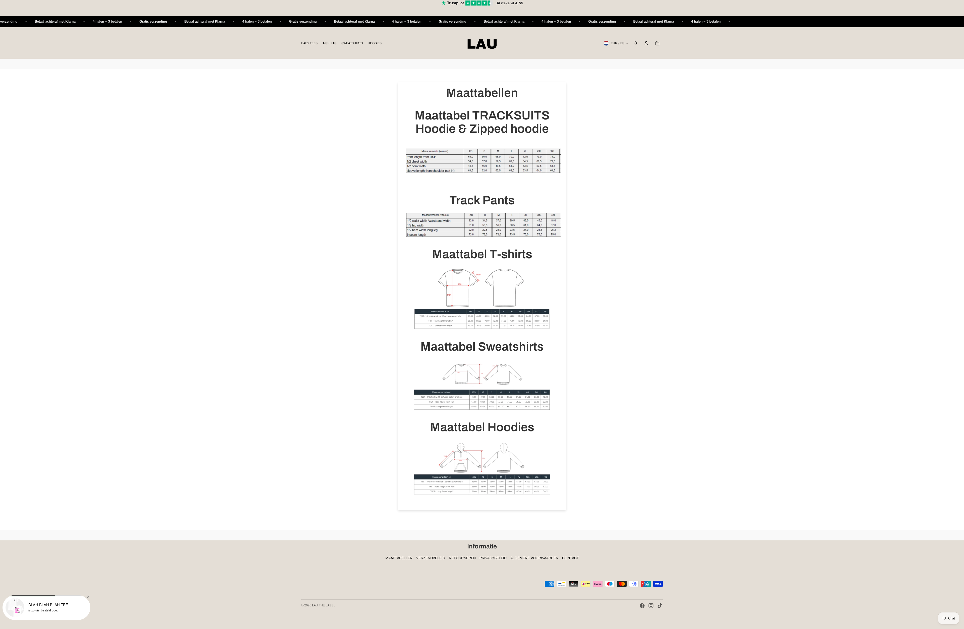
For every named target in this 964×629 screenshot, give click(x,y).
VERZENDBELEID (430, 558)
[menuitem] (309, 43)
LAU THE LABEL (323, 605)
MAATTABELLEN (398, 558)
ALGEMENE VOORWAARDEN (534, 558)
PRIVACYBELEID (493, 558)
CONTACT (570, 558)
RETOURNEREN (462, 558)
